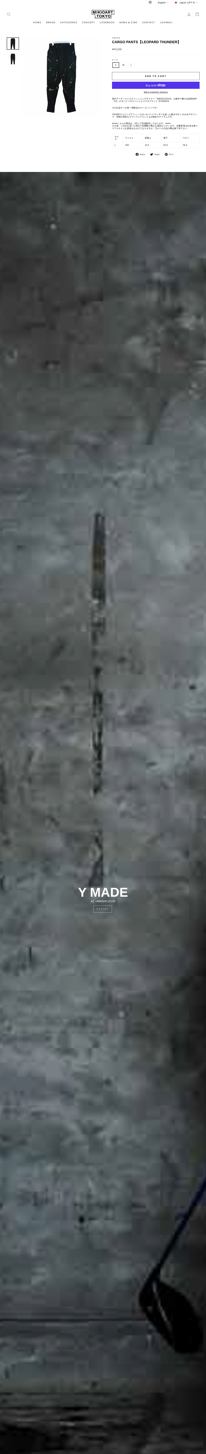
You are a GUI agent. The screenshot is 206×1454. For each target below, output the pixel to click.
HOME (37, 22)
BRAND (50, 22)
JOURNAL (166, 22)
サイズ (115, 60)
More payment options (156, 92)
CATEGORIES (68, 22)
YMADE (116, 38)
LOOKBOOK (107, 22)
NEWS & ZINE (128, 22)
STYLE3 (102, 909)
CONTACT (148, 22)
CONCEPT (88, 22)
